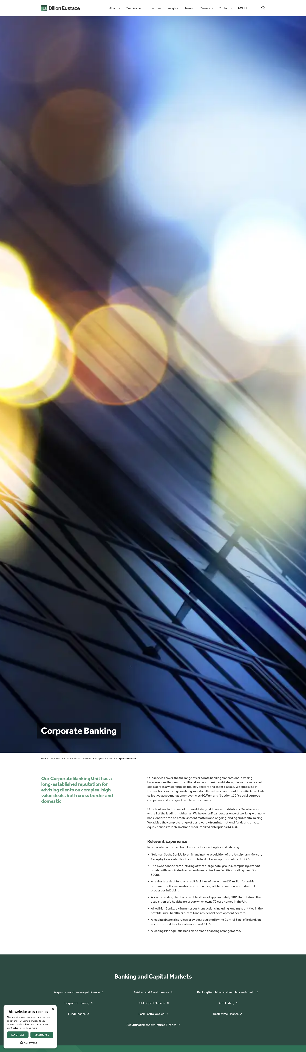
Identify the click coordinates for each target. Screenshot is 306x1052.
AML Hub (244, 8)
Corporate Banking (76, 1003)
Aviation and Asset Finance (151, 992)
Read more (31, 1027)
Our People (133, 8)
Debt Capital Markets (151, 1003)
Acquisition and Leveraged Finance (77, 992)
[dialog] (30, 1026)
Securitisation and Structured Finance (151, 1025)
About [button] (113, 8)
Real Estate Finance (226, 1014)
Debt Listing (226, 1003)
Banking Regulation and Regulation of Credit (226, 992)
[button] (30, 1042)
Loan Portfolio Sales (151, 1014)
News (189, 8)
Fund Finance (77, 1014)
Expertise (154, 8)
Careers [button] (205, 8)
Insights (173, 8)
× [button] (52, 1009)
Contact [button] (224, 8)
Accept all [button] (17, 1034)
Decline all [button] (42, 1034)
